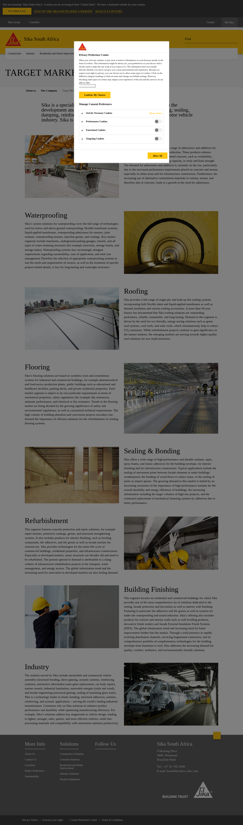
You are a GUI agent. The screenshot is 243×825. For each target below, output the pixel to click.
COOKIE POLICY (87, 86)
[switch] (158, 121)
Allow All (157, 155)
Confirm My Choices (94, 95)
